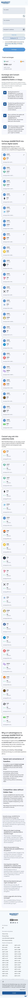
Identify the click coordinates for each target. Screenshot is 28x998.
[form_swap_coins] (23, 16)
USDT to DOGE (17, 954)
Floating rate (13, 38)
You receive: (7, 20)
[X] (13, 923)
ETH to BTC (4, 947)
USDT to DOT (5, 956)
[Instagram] (15, 923)
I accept (14, 993)
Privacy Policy (5, 936)
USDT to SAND (17, 971)
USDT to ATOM (17, 962)
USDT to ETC (17, 975)
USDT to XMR (5, 965)
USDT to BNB (17, 949)
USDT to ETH (17, 945)
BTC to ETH (4, 949)
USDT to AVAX (5, 960)
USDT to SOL (5, 954)
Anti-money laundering (7, 940)
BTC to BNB (17, 947)
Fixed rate (14, 35)
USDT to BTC (5, 945)
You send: (6, 9)
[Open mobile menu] (26, 2)
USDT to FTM (5, 967)
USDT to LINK (5, 962)
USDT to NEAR (17, 967)
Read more (22, 989)
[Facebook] (11, 923)
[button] (17, 38)
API (3, 927)
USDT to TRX (17, 973)
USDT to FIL (5, 975)
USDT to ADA (17, 951)
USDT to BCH (17, 965)
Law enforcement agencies (8, 938)
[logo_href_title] (5, 2)
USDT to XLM (17, 969)
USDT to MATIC (17, 958)
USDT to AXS (5, 973)
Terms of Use (8, 43)
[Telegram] (17, 922)
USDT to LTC (5, 958)
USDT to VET (5, 971)
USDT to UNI (17, 960)
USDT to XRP (5, 951)
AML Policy (14, 43)
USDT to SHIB (17, 956)
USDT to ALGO (5, 969)
